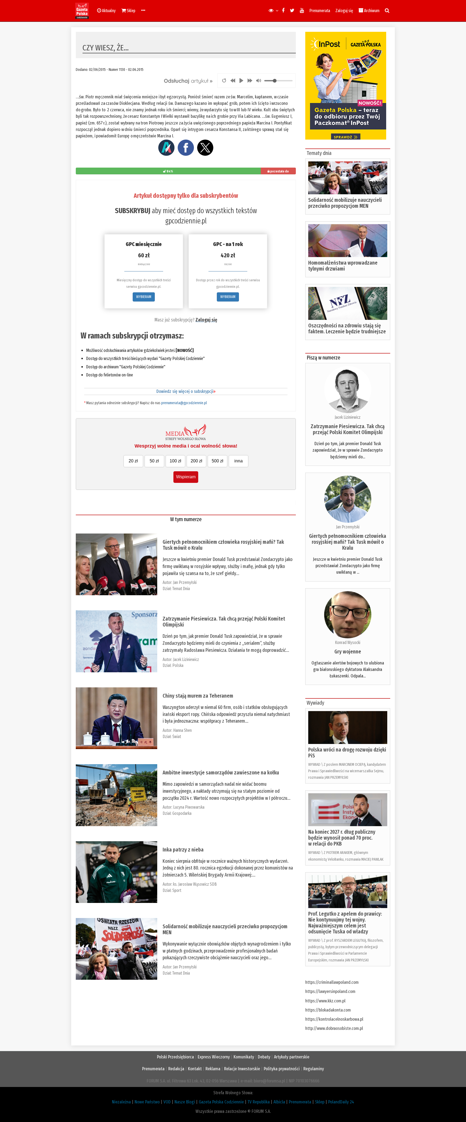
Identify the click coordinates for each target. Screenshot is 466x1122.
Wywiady (315, 702)
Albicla (279, 1102)
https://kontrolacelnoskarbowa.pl (334, 1019)
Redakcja (176, 1069)
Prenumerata (319, 10)
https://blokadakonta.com (328, 1010)
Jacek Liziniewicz (186, 659)
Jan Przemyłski (185, 582)
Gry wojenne (347, 651)
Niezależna (121, 1102)
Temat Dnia (181, 588)
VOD (167, 1102)
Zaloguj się (344, 10)
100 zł (175, 461)
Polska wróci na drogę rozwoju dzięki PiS (347, 752)
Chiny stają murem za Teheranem (198, 695)
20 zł (133, 461)
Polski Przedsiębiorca (175, 1057)
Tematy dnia (319, 153)
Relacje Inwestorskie (242, 1069)
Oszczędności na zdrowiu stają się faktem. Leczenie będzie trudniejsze (347, 328)
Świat (176, 736)
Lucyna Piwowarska (188, 807)
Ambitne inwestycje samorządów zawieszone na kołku (221, 772)
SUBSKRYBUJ (132, 210)
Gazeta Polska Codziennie (221, 1102)
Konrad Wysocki (347, 642)
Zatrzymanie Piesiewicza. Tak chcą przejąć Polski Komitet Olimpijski (224, 621)
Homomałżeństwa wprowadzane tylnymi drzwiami (343, 265)
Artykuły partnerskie (291, 1057)
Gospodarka (181, 813)
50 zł (154, 461)
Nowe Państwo (147, 1102)
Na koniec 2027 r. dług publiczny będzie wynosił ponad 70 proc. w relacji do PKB (341, 838)
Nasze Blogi (184, 1102)
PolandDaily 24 (341, 1102)
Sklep (319, 1102)
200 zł (196, 461)
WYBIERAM (143, 297)
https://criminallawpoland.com (332, 982)
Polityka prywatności (282, 1069)
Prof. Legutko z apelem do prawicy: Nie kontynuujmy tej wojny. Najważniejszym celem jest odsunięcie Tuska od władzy (345, 922)
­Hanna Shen (182, 730)
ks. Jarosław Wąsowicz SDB (195, 884)
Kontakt (195, 1069)
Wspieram (186, 477)
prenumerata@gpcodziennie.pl (184, 403)
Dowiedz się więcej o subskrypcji (185, 391)
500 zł (217, 461)
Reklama (212, 1069)
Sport (176, 890)
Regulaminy (313, 1069)
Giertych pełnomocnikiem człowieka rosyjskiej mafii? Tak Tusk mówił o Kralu (223, 545)
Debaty (264, 1057)
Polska (177, 665)
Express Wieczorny (214, 1057)
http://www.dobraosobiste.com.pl (334, 1028)
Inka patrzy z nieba (183, 849)
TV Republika (259, 1102)
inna (238, 461)
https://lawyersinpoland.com (330, 991)
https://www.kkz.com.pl (325, 1001)
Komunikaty (244, 1057)
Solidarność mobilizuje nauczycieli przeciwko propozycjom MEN (225, 929)
